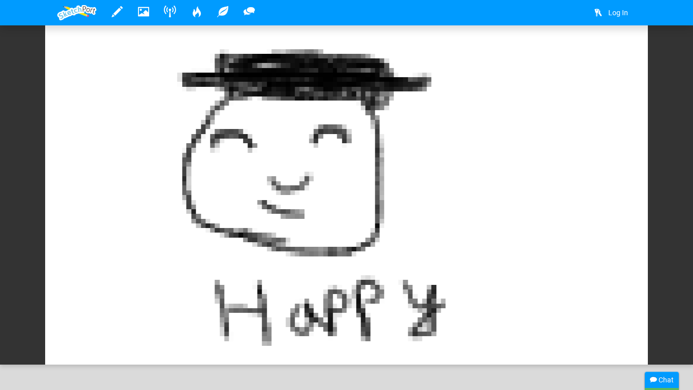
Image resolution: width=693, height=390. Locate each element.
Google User (108, 325)
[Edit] (596, 49)
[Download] (623, 49)
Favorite (135, 346)
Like (78, 346)
